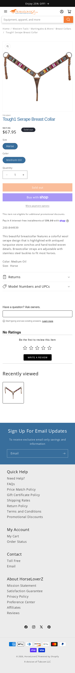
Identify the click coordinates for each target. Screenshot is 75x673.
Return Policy (17, 506)
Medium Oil (14, 160)
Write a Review (37, 357)
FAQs (11, 484)
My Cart (13, 536)
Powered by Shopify (48, 656)
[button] (37, 277)
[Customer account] (62, 11)
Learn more (47, 321)
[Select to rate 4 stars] (43, 347)
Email (11, 566)
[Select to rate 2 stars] (31, 347)
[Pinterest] (49, 627)
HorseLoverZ (31, 656)
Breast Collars (63, 28)
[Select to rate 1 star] (25, 347)
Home (6, 28)
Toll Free (13, 561)
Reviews (13, 613)
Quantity (7, 167)
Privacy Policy (17, 596)
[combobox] (37, 19)
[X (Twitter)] (41, 627)
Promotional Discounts (25, 517)
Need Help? (16, 478)
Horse (10, 146)
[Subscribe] (64, 453)
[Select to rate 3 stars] (37, 347)
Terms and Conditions (24, 511)
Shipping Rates (18, 500)
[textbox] (37, 313)
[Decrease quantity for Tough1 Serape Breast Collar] (7, 175)
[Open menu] (5, 11)
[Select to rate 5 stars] (49, 347)
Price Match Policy (21, 489)
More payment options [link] (37, 205)
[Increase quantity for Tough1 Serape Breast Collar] (23, 175)
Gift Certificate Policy (23, 495)
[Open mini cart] (69, 11)
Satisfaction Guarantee (25, 591)
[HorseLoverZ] (23, 11)
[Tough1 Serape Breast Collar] (13, 393)
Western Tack (20, 28)
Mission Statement (21, 585)
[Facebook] (26, 627)
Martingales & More (42, 28)
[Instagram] (34, 627)
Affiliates (14, 607)
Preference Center (21, 602)
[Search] (68, 19)
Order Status (17, 541)
